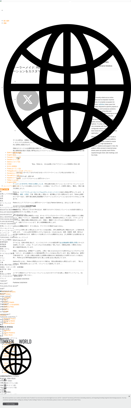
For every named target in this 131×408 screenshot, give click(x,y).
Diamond (4, 304)
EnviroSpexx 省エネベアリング (13, 215)
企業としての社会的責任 (8, 194)
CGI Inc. (4, 322)
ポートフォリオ (5, 203)
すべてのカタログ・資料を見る (11, 276)
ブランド (3, 278)
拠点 (1, 324)
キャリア (3, 331)
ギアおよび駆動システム (8, 240)
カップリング (4, 233)
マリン (2, 258)
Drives (3, 307)
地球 (1, 198)
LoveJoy (4, 301)
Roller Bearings (8, 212)
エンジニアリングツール (11, 186)
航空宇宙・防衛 (5, 269)
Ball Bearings (6, 217)
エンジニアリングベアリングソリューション (15, 207)
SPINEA (3, 309)
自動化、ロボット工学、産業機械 (12, 267)
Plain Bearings (7, 221)
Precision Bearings (9, 219)
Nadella (4, 299)
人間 (1, 196)
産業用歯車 (4, 242)
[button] (129, 396)
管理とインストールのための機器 (12, 226)
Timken (3, 281)
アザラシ (3, 251)
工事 (1, 262)
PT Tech (4, 312)
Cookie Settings (10, 404)
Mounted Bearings (8, 210)
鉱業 (1, 271)
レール (2, 260)
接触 (5, 23)
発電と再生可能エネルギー (9, 265)
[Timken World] (67, 10)
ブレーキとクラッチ (7, 228)
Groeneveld (6, 291)
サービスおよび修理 (7, 253)
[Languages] (67, 88)
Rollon (4, 283)
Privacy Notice (67, 400)
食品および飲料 (5, 274)
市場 (1, 256)
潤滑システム (4, 249)
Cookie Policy (77, 400)
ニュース (3, 333)
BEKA (3, 294)
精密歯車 (3, 244)
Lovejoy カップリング (8, 235)
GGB (2, 289)
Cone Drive (5, 296)
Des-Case (5, 319)
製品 (1, 201)
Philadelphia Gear (9, 286)
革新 (1, 327)
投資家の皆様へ (5, 329)
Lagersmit (5, 314)
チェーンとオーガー (7, 230)
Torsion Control (8, 317)
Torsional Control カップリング (14, 237)
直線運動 (3, 246)
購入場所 (6, 21)
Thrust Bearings (8, 224)
